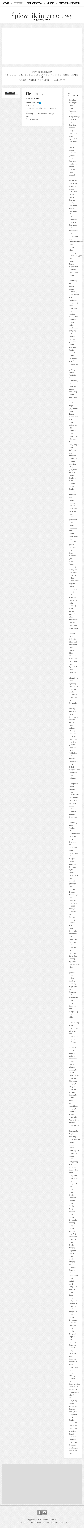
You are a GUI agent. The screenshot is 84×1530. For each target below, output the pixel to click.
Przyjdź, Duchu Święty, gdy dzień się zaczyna (73, 1320)
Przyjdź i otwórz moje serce (73, 1273)
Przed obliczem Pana (72, 1017)
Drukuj (30, 98)
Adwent (22, 79)
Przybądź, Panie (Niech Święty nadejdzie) (73, 1100)
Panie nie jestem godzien (72, 339)
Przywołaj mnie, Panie (73, 1417)
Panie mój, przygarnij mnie (73, 303)
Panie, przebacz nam (73, 519)
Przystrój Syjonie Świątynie (73, 1403)
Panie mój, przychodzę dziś (74, 294)
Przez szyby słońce (72, 1064)
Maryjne (74, 74)
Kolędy (66, 74)
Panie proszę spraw (72, 369)
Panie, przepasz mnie (73, 528)
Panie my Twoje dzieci (72, 322)
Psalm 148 (73, 1442)
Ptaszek (72, 1445)
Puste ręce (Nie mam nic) (73, 1450)
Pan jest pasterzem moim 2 (73, 164)
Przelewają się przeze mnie (73, 1031)
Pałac (71, 108)
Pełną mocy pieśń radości (73, 589)
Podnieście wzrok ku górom (73, 742)
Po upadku (73, 703)
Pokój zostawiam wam (73, 789)
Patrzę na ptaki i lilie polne (73, 575)
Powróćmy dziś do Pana (73, 925)
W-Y (57, 74)
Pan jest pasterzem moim (73, 155)
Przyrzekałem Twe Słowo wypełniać (74, 1386)
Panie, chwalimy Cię (73, 397)
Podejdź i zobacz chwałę (73, 728)
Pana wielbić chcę (72, 247)
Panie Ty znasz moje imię (73, 389)
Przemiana (73, 1036)
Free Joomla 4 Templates (57, 1522)
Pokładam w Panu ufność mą (73, 756)
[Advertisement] (42, 45)
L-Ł (31, 74)
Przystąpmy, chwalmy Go (74, 1395)
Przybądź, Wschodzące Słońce (74, 1120)
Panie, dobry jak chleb (73, 425)
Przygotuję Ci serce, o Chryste (73, 1164)
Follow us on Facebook (39, 1512)
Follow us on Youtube (44, 1512)
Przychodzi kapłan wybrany (73, 1133)
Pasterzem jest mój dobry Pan (73, 567)
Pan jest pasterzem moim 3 (73, 172)
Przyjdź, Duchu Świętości (73, 1309)
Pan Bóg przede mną (72, 127)
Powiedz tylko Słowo (72, 869)
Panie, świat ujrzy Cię (73, 536)
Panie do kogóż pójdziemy (73, 264)
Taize (41, 76)
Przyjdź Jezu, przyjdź (72, 1295)
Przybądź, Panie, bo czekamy (73, 1111)
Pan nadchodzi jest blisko (73, 219)
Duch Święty (59, 79)
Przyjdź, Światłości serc (73, 1353)
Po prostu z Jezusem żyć (73, 697)
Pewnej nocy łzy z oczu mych (73, 625)
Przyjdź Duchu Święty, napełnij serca (72, 1247)
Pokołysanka (74, 795)
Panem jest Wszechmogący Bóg (75, 255)
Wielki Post (34, 79)
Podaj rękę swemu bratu (73, 719)
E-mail (38, 98)
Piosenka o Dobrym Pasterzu (73, 689)
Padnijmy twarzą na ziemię (73, 102)
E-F (16, 74)
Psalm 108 (73, 1423)
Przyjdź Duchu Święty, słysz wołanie (72, 1261)
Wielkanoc (47, 79)
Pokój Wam (73, 784)
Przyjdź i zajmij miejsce (72, 1281)
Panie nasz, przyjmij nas (73, 330)
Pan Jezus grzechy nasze (73, 186)
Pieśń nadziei (36, 93)
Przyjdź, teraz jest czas (73, 1361)
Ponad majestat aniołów (72, 811)
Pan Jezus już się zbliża (73, 194)
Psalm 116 (73, 1426)
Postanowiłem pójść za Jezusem (75, 836)
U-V (52, 74)
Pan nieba (73, 225)
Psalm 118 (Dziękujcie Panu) (73, 1431)
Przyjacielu (73, 1175)
